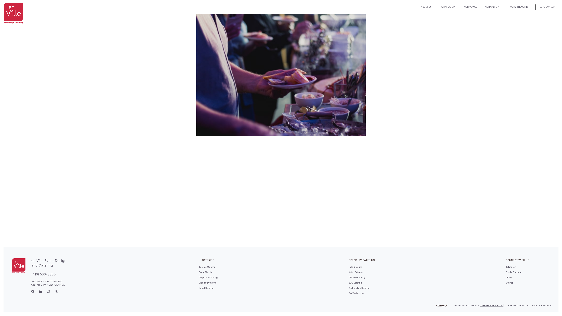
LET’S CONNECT (548, 7)
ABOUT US (426, 7)
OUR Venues (470, 7)
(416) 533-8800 (43, 274)
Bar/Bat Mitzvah (356, 293)
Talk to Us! (511, 267)
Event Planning (206, 272)
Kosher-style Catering (359, 288)
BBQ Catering (355, 282)
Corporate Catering (208, 277)
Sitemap (510, 282)
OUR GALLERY (492, 7)
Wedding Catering (207, 282)
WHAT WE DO (448, 7)
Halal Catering (355, 267)
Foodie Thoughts (514, 272)
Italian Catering (356, 272)
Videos (509, 277)
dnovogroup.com (491, 305)
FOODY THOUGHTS (519, 7)
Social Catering (206, 288)
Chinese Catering (357, 277)
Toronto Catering (207, 267)
